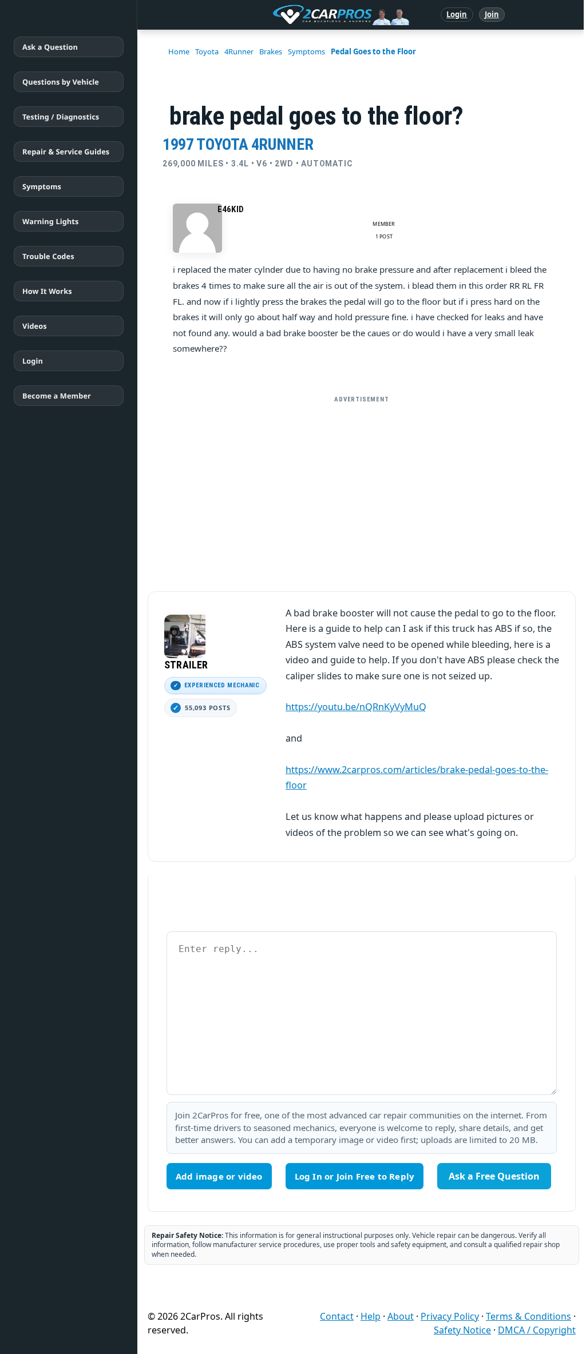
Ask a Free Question (494, 1176)
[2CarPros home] (281, 15)
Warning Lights (50, 221)
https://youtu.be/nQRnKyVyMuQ (356, 706)
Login (457, 14)
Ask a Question (50, 47)
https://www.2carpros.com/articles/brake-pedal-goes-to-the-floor (417, 777)
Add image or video (219, 1176)
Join (492, 14)
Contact (337, 1316)
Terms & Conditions (528, 1316)
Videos (34, 326)
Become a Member (56, 396)
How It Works (47, 291)
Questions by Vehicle (60, 82)
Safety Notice (462, 1330)
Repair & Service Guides (65, 151)
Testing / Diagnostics (60, 116)
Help (371, 1316)
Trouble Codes (48, 256)
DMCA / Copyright (537, 1330)
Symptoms (41, 186)
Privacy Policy (450, 1316)
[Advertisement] (362, 489)
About (400, 1316)
